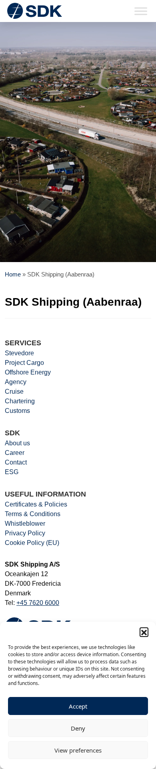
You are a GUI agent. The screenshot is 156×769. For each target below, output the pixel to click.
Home (13, 274)
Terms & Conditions (32, 514)
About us (17, 443)
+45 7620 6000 (37, 602)
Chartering (20, 401)
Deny (78, 728)
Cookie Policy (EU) (32, 542)
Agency (15, 381)
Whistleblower (25, 523)
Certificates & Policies (36, 504)
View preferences (78, 750)
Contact (16, 462)
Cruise (14, 391)
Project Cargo (24, 362)
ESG (11, 472)
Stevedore (19, 353)
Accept (78, 706)
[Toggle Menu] (140, 11)
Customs (17, 410)
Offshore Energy (28, 372)
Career (14, 452)
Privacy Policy (25, 533)
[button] (144, 632)
